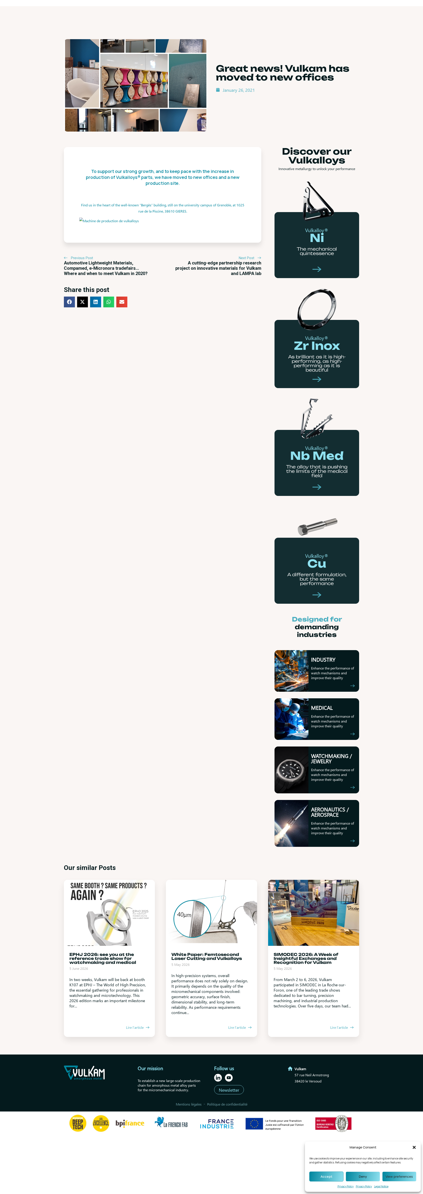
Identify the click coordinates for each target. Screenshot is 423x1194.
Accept (326, 1176)
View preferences (399, 1176)
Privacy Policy (346, 1186)
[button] (414, 1147)
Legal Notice (381, 1186)
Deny (363, 1176)
